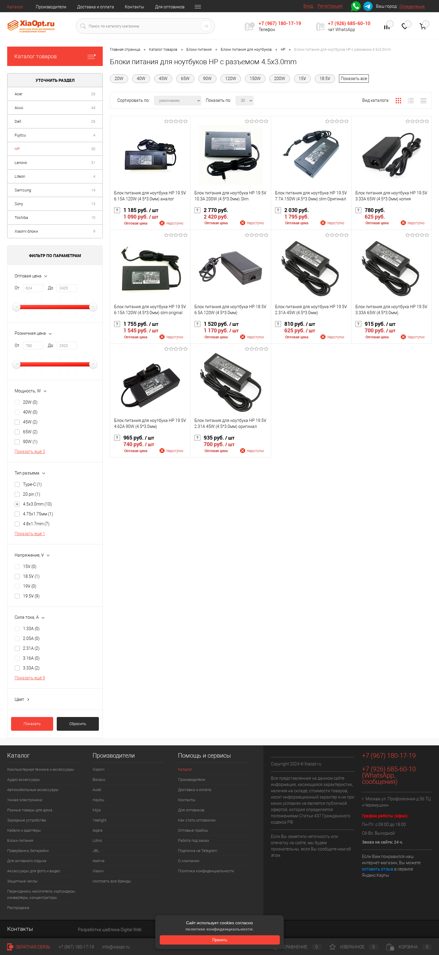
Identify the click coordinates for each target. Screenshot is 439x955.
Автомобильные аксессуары (33, 789)
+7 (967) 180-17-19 (280, 23)
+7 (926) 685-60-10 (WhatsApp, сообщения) (389, 775)
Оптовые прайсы (193, 830)
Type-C (32, 484)
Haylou (98, 800)
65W (30, 431)
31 (93, 162)
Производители (51, 6)
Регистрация (330, 6)
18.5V (31, 576)
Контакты (134, 6)
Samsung (23, 190)
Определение (412, 6)
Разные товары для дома (29, 810)
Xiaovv (98, 871)
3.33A (31, 668)
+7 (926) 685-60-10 (349, 23)
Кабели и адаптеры (24, 830)
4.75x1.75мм (38, 514)
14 (93, 190)
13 (93, 204)
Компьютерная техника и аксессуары (40, 769)
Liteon (20, 176)
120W (230, 78)
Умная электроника (24, 800)
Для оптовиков (170, 6)
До (50, 287)
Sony (19, 204)
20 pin (31, 494)
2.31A (31, 648)
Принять (219, 940)
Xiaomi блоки (26, 231)
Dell (18, 121)
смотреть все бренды (112, 881)
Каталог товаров (35, 56)
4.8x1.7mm (36, 523)
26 (93, 94)
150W (255, 78)
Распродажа (18, 907)
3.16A (31, 658)
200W (279, 78)
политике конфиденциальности (219, 929)
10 (93, 217)
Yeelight (99, 820)
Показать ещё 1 (30, 533)
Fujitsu (20, 135)
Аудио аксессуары (23, 779)
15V (29, 566)
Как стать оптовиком (197, 820)
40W (30, 412)
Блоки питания (20, 840)
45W (30, 422)
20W (30, 402)
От (17, 287)
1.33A (31, 628)
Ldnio (97, 840)
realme (99, 861)
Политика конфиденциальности (206, 871)
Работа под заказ (193, 840)
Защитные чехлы (22, 881)
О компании (188, 861)
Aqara (97, 830)
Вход (308, 6)
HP (17, 149)
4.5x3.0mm (37, 504)
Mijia (97, 810)
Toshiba (21, 217)
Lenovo (21, 162)
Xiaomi (99, 769)
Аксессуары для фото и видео (33, 871)
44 (93, 107)
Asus (19, 107)
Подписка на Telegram (197, 850)
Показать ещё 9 (30, 677)
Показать (32, 723)
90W (30, 441)
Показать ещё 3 (30, 451)
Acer (18, 94)
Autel (97, 789)
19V (29, 586)
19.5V (31, 596)
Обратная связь (32, 947)
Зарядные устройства (26, 820)
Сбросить (77, 723)
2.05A (31, 638)
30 (93, 149)
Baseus (99, 779)
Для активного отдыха (26, 861)
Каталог (15, 6)
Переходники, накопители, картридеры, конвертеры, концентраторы (41, 894)
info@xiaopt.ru (116, 947)
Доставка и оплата (95, 6)
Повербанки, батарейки (28, 850)
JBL (96, 850)
